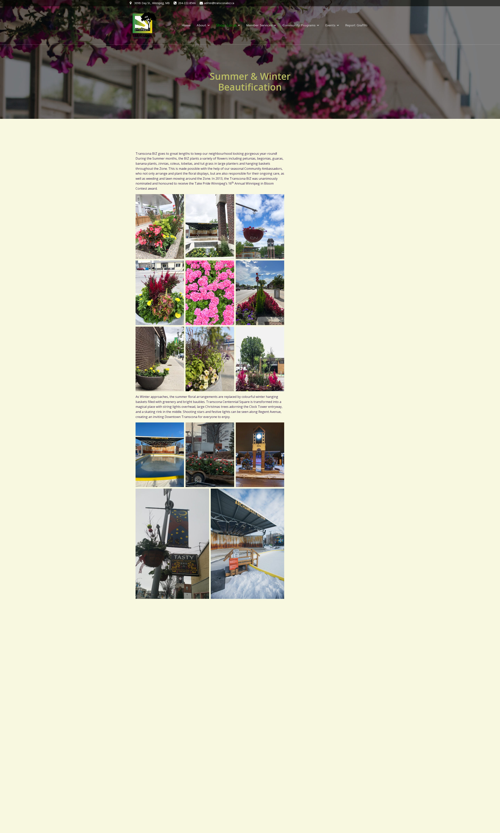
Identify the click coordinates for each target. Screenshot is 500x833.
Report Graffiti (356, 25)
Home (186, 25)
